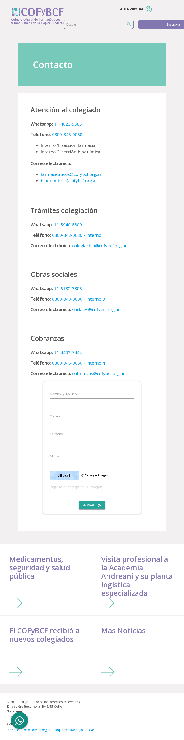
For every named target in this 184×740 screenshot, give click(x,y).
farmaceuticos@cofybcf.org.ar (71, 174)
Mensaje (56, 456)
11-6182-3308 (68, 288)
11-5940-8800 (68, 225)
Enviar (92, 505)
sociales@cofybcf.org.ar (96, 309)
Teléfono (56, 434)
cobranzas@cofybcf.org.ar (98, 373)
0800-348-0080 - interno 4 (78, 363)
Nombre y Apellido (63, 394)
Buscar (71, 24)
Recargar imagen (94, 475)
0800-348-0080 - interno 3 (78, 299)
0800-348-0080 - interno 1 (78, 235)
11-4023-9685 (68, 124)
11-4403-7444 (68, 352)
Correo (55, 416)
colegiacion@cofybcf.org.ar (99, 246)
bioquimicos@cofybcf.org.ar (69, 181)
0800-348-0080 (67, 134)
